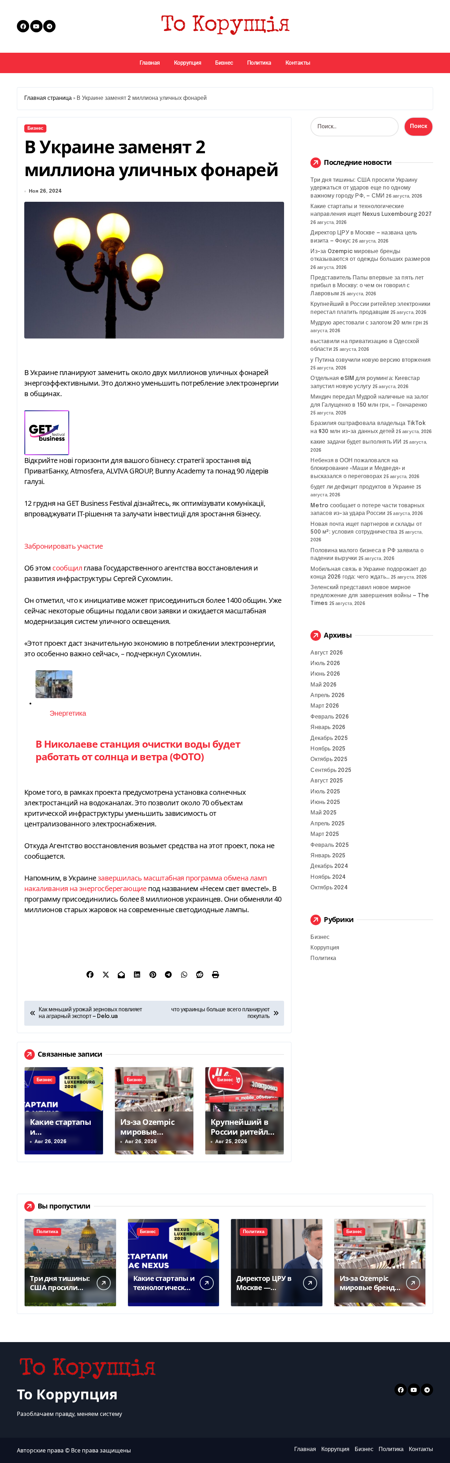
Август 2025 (326, 781)
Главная (150, 62)
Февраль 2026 (329, 717)
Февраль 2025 (329, 845)
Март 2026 (324, 706)
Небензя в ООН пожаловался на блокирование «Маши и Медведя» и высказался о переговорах (357, 468)
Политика (259, 62)
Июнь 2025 (325, 802)
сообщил (67, 568)
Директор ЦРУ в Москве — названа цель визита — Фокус (263, 1292)
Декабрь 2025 (328, 738)
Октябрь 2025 (328, 759)
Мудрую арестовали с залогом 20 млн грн (366, 323)
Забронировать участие (63, 546)
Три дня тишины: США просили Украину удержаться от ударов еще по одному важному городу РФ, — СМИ (363, 188)
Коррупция (187, 62)
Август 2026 (326, 653)
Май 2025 (323, 813)
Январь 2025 (327, 856)
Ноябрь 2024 (328, 877)
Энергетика (68, 713)
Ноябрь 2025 (327, 749)
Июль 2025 (325, 792)
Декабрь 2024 (329, 866)
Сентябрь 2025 (330, 770)
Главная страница (48, 98)
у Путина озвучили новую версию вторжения (370, 360)
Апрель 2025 (327, 824)
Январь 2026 (327, 727)
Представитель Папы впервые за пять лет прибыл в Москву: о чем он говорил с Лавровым (367, 286)
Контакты (297, 62)
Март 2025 (324, 834)
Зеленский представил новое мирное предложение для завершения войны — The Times (369, 595)
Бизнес (224, 62)
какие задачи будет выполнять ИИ (355, 442)
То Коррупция (67, 1394)
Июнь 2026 (325, 674)
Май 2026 (323, 685)
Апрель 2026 (327, 695)
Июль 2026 (325, 663)
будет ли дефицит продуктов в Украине (362, 487)
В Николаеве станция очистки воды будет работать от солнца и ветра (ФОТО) (138, 750)
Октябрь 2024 (328, 888)
